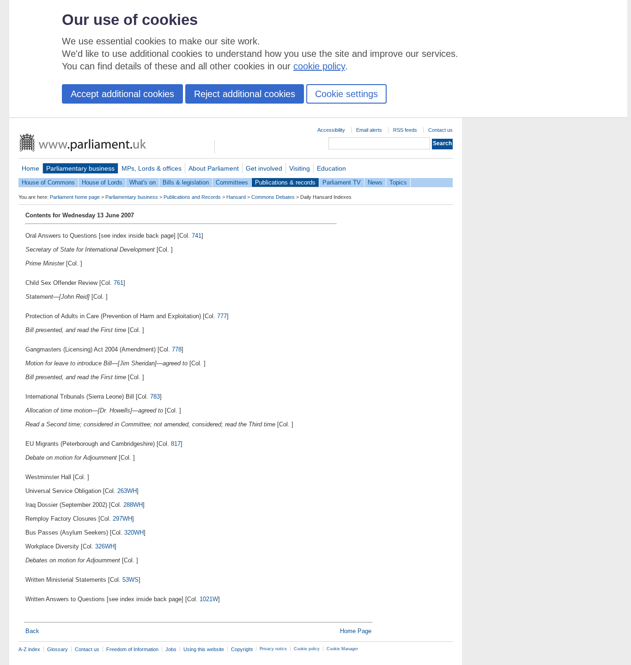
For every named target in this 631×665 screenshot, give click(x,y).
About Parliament (213, 168)
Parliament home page (75, 197)
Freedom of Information (132, 649)
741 (196, 235)
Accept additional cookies (122, 94)
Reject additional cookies (244, 94)
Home (30, 168)
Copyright (242, 649)
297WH (122, 518)
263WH (127, 490)
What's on (142, 182)
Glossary (57, 649)
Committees (232, 182)
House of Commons (48, 182)
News (375, 182)
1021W (209, 599)
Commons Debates (273, 197)
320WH (134, 532)
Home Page (355, 631)
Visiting (299, 168)
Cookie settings (346, 94)
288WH (133, 504)
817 (176, 443)
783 (155, 396)
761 (118, 282)
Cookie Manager (342, 649)
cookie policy (319, 66)
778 (177, 349)
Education (331, 168)
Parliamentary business (80, 168)
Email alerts (369, 130)
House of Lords (102, 182)
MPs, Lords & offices (151, 168)
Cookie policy (307, 649)
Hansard (236, 197)
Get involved (264, 168)
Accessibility (331, 130)
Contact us (440, 130)
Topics (398, 182)
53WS (130, 579)
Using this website (203, 649)
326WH (105, 546)
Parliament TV (341, 182)
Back (32, 631)
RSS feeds (405, 130)
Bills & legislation (186, 182)
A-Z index (29, 649)
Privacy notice (273, 649)
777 (222, 316)
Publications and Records (192, 197)
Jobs (170, 649)
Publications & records (285, 182)
